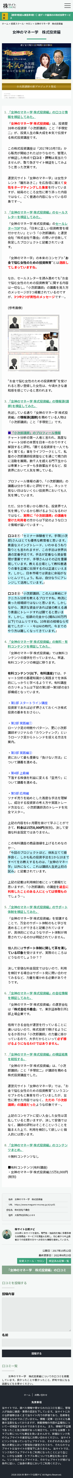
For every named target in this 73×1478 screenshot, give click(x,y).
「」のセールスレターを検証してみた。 (38, 214)
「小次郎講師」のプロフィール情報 (36, 432)
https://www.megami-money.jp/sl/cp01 (35, 1204)
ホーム (5, 23)
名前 (5, 1334)
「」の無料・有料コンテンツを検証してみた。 (38, 644)
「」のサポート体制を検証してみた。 (38, 909)
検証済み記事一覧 (59, 1261)
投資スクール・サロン (21, 23)
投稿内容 (8, 1293)
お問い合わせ (40, 1394)
